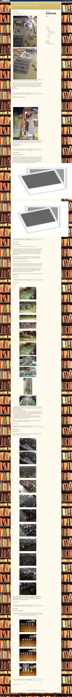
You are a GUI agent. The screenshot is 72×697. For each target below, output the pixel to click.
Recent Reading (17, 244)
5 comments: (23, 239)
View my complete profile (50, 43)
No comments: (23, 149)
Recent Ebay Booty (18, 154)
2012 (48, 36)
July (48, 30)
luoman (38, 690)
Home (26, 682)
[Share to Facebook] (29, 93)
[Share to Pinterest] (30, 93)
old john (48, 42)
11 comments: (23, 605)
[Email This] (26, 93)
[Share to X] (28, 93)
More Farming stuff (18, 13)
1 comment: (23, 279)
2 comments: (23, 93)
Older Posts (41, 682)
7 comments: (23, 426)
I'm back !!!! (16, 431)
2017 (48, 29)
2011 (48, 38)
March (49, 34)
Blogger (44, 690)
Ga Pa (14, 285)
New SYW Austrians (18, 610)
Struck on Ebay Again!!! (19, 97)
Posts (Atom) (19, 684)
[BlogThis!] (27, 93)
